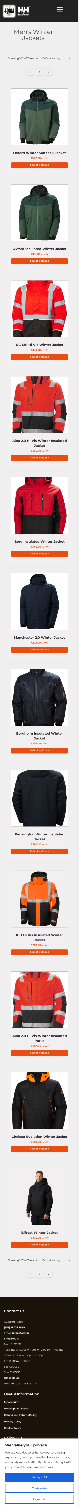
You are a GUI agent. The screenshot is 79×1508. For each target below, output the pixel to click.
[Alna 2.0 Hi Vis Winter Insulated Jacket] (39, 405)
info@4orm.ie (21, 1332)
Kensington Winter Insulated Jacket (39, 836)
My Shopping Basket (16, 1408)
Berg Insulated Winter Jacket (39, 542)
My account (11, 1402)
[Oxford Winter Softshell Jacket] (39, 117)
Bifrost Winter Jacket (39, 1233)
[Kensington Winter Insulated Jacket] (39, 799)
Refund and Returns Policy (20, 1415)
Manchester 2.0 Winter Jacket (39, 637)
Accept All (39, 1477)
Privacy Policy (12, 1421)
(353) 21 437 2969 (14, 1327)
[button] (60, 9)
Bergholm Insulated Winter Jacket (39, 736)
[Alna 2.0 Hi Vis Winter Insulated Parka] (39, 1000)
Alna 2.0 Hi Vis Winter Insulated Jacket (39, 443)
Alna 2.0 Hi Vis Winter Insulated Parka (39, 1038)
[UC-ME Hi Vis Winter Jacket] (39, 309)
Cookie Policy (12, 1428)
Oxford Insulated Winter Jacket (39, 249)
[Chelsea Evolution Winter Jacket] (39, 1101)
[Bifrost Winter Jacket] (39, 1197)
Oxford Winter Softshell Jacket (39, 153)
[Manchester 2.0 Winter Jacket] (39, 602)
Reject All (39, 1499)
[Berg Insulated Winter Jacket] (39, 506)
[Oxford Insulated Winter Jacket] (39, 213)
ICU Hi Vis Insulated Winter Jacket (39, 937)
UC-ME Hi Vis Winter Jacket (39, 345)
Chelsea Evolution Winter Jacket (39, 1137)
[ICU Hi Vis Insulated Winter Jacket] (39, 900)
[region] (39, 1473)
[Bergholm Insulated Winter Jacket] (39, 698)
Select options (39, 165)
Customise (39, 1488)
